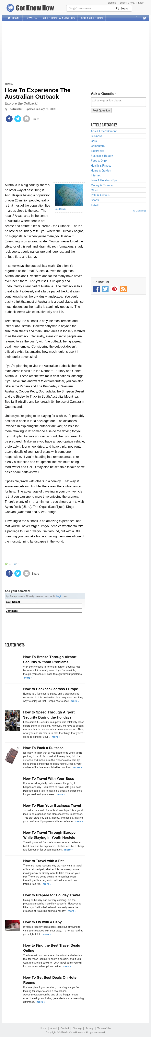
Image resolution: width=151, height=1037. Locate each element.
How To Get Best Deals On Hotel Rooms (50, 980)
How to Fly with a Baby (42, 922)
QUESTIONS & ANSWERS (59, 18)
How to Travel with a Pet (43, 860)
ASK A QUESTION (92, 18)
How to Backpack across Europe (50, 688)
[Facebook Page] (136, 18)
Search (124, 8)
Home (43, 1028)
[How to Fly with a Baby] (12, 925)
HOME (15, 18)
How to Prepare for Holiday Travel (51, 895)
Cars (94, 141)
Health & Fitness (101, 165)
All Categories (139, 210)
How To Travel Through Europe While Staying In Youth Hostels (49, 835)
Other (94, 190)
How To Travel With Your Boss (48, 778)
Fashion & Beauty (102, 156)
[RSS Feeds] (123, 289)
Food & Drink (99, 160)
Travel (9, 83)
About (53, 1028)
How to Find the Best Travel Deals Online (51, 948)
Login (141, 2)
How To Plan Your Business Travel (52, 805)
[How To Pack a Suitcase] (12, 754)
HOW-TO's (31, 18)
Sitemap (77, 1028)
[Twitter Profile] (144, 18)
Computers (98, 146)
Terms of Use (104, 1028)
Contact (65, 1028)
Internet (95, 175)
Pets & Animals (100, 195)
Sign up (112, 2)
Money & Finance (102, 185)
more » (28, 677)
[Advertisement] (75, 51)
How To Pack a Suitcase (43, 747)
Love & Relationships (104, 180)
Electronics (97, 151)
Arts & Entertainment (104, 131)
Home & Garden (101, 170)
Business (96, 136)
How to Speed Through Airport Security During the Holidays (49, 715)
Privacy (89, 1028)
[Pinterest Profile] (114, 289)
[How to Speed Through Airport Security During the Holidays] (12, 720)
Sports (95, 200)
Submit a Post (127, 2)
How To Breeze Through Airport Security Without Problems (49, 659)
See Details (60, 209)
